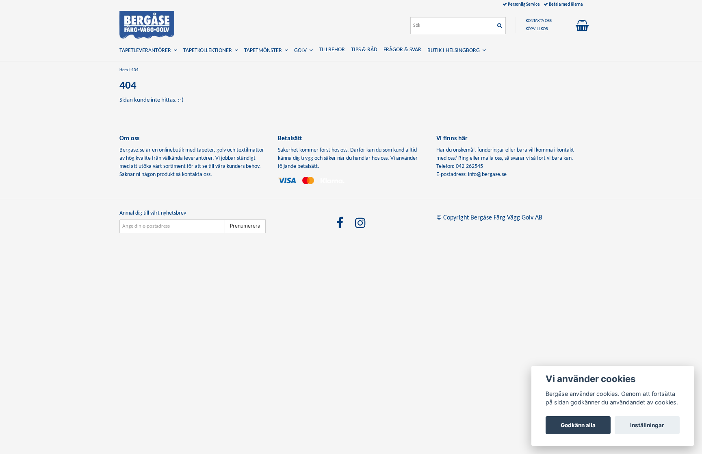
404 (135, 70)
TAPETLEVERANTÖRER (146, 51)
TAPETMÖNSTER (264, 51)
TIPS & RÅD (364, 50)
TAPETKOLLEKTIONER (208, 51)
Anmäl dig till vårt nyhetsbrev (152, 213)
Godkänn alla (578, 425)
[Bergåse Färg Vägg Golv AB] (146, 25)
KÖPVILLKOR (537, 29)
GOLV (301, 51)
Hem (123, 70)
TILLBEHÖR (332, 50)
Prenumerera (245, 226)
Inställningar (647, 425)
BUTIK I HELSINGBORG (454, 51)
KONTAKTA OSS (539, 21)
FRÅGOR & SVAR (402, 50)
